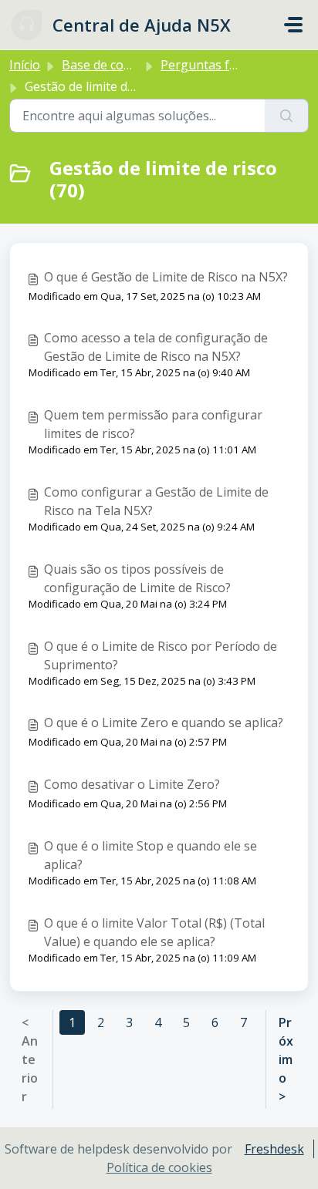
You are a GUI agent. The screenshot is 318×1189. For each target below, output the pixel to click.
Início (24, 64)
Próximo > (286, 1059)
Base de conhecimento (127, 64)
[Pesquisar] (287, 116)
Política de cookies (159, 1167)
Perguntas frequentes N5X (238, 64)
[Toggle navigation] (293, 25)
